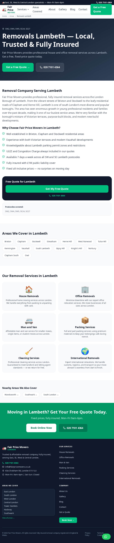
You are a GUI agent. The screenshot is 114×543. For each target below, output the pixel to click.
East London (9, 491)
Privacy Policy (87, 534)
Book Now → (68, 520)
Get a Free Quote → (18, 67)
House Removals (66, 452)
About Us (63, 491)
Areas (12, 16)
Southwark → (31, 394)
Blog (72, 9)
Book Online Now (41, 427)
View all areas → (8, 518)
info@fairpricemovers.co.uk (17, 466)
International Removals (69, 478)
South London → (51, 394)
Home (4, 16)
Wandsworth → (12, 394)
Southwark (9, 513)
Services (22, 9)
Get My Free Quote (57, 188)
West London (10, 498)
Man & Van (64, 462)
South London (10, 495)
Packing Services (66, 467)
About (52, 9)
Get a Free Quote (99, 9)
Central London (11, 502)
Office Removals (66, 457)
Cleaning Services (67, 473)
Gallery (63, 9)
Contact (83, 9)
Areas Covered (37, 9)
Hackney (8, 509)
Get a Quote (64, 512)
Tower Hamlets (11, 506)
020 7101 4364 (105, 2)
